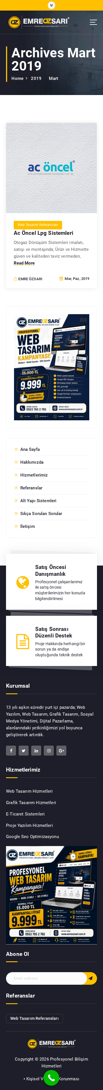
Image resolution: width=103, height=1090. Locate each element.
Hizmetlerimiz (34, 475)
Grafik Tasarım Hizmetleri (31, 802)
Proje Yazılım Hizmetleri (29, 825)
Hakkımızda (32, 462)
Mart (53, 78)
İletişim (27, 526)
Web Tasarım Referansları (38, 225)
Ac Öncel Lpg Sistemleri (43, 233)
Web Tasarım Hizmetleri (29, 791)
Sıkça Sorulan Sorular (41, 513)
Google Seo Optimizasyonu (32, 836)
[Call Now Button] (51, 1078)
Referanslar (31, 487)
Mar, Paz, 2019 (76, 278)
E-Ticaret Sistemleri (25, 814)
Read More (24, 263)
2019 (36, 78)
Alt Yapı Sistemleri (38, 500)
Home (17, 78)
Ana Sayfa (30, 449)
